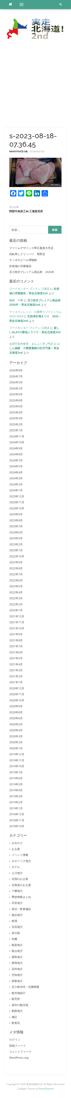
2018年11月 (16, 820)
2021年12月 (16, 616)
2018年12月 (16, 814)
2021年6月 (16, 652)
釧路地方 (17, 1011)
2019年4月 (16, 790)
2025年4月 (16, 412)
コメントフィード (20, 1051)
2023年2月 (16, 544)
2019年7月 (16, 772)
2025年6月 (16, 406)
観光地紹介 (18, 993)
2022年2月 (16, 604)
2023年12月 (16, 496)
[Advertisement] (35, 84)
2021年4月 (16, 664)
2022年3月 (16, 598)
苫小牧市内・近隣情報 (25, 987)
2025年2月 (16, 424)
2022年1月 (16, 610)
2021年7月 (16, 646)
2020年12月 (16, 688)
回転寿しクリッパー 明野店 (27, 254)
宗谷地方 (17, 903)
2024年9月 (16, 448)
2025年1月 (16, 430)
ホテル (16, 867)
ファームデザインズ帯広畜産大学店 (31, 248)
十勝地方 (17, 891)
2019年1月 (16, 808)
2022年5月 (16, 586)
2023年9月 (16, 514)
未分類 (16, 933)
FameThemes (46, 1088)
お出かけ (17, 843)
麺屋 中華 (16, 300)
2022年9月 (16, 562)
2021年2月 (16, 676)
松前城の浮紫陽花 (20, 266)
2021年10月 (16, 628)
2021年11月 (16, 622)
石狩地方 (17, 969)
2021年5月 (16, 658)
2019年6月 (16, 778)
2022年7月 (16, 574)
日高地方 (17, 927)
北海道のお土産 (21, 885)
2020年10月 (16, 700)
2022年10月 (16, 556)
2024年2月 (16, 484)
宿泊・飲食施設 (21, 909)
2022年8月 (16, 568)
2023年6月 (16, 532)
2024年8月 (16, 454)
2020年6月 (16, 718)
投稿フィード (17, 1045)
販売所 (16, 999)
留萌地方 (17, 963)
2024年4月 (16, 472)
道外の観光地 (20, 1005)
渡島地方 (17, 957)
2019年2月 (16, 802)
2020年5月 (16, 724)
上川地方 (17, 873)
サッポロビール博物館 (23, 260)
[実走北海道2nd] (35, 28)
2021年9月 (16, 634)
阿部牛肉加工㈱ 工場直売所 (26, 211)
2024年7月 (16, 460)
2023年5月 (16, 538)
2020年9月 (16, 706)
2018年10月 (16, 826)
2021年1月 (16, 682)
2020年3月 (16, 736)
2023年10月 (16, 508)
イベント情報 (20, 855)
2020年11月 (16, 694)
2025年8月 (16, 400)
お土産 (16, 849)
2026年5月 (16, 382)
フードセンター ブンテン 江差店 (29, 288)
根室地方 (17, 945)
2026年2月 (16, 388)
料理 (14, 921)
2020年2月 (16, 742)
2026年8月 (16, 370)
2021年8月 (16, 640)
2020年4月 (16, 730)
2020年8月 (16, 712)
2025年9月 (16, 394)
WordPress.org (19, 1057)
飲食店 (16, 1023)
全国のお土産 (20, 879)
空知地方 (17, 975)
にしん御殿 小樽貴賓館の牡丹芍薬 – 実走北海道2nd (34, 348)
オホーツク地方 (21, 861)
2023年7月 (16, 526)
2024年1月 (16, 490)
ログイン (14, 1039)
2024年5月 (16, 466)
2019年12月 (16, 754)
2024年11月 (16, 436)
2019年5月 (16, 784)
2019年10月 (16, 766)
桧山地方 (17, 951)
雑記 (14, 1017)
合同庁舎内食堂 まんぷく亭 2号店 (31, 344)
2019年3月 (16, 796)
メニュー (21, 4)
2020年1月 (16, 748)
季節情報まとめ (21, 897)
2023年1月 (16, 550)
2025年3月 (16, 418)
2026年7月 (16, 376)
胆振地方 (17, 981)
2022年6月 (16, 580)
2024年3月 (16, 478)
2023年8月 (16, 520)
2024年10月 (16, 442)
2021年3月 (16, 670)
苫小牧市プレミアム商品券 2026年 (31, 272)
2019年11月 (16, 760)
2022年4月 (16, 592)
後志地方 (17, 915)
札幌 (14, 939)
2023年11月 (16, 502)
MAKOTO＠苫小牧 (18, 151)
